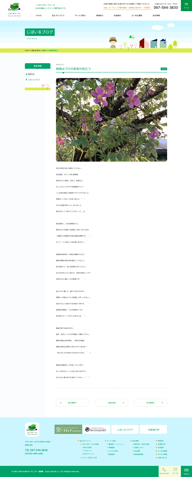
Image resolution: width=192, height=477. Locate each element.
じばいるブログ (35, 50)
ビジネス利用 (113, 451)
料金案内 (117, 15)
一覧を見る (111, 403)
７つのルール (87, 450)
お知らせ (31, 74)
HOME (39, 15)
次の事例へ (150, 403)
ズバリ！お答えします (89, 457)
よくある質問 (136, 15)
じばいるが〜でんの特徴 (90, 444)
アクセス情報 (162, 454)
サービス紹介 (80, 15)
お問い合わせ (162, 457)
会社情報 (156, 15)
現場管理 (111, 454)
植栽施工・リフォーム (116, 444)
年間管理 (111, 447)
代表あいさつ (138, 447)
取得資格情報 (138, 454)
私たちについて (58, 15)
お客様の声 (162, 444)
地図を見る (29, 445)
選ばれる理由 (87, 447)
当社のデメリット (88, 454)
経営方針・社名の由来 (141, 444)
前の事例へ (72, 403)
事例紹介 (99, 15)
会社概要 (137, 451)
